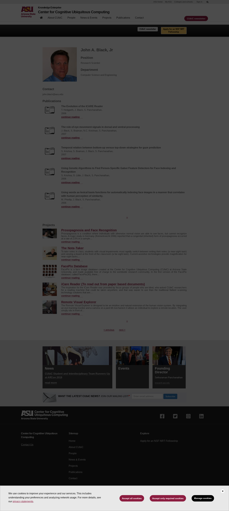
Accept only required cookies (168, 498)
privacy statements (23, 501)
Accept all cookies (132, 498)
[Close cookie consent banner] (222, 491)
